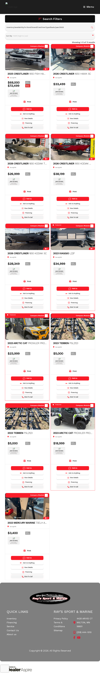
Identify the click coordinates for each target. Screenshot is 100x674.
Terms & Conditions (59, 624)
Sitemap (58, 630)
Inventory (11, 618)
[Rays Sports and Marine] (50, 598)
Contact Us (13, 630)
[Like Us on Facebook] (74, 637)
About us (11, 634)
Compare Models (37, 46)
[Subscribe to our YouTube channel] (78, 637)
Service (10, 626)
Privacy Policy (61, 618)
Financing (12, 622)
